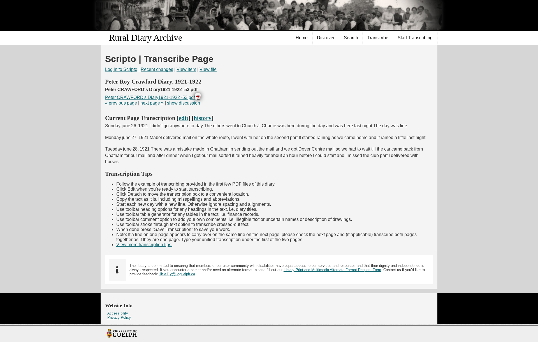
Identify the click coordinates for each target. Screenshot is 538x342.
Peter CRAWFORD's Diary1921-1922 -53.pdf (150, 97)
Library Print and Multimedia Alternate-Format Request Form (332, 270)
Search (351, 37)
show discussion (183, 103)
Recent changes (157, 69)
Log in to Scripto (121, 69)
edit (183, 118)
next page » (152, 103)
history (203, 118)
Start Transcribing (415, 37)
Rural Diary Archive (145, 38)
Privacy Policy (119, 317)
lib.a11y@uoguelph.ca (177, 274)
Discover (326, 37)
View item (186, 69)
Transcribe (377, 37)
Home (302, 37)
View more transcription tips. (144, 244)
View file (208, 69)
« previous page (121, 103)
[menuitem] (301, 38)
